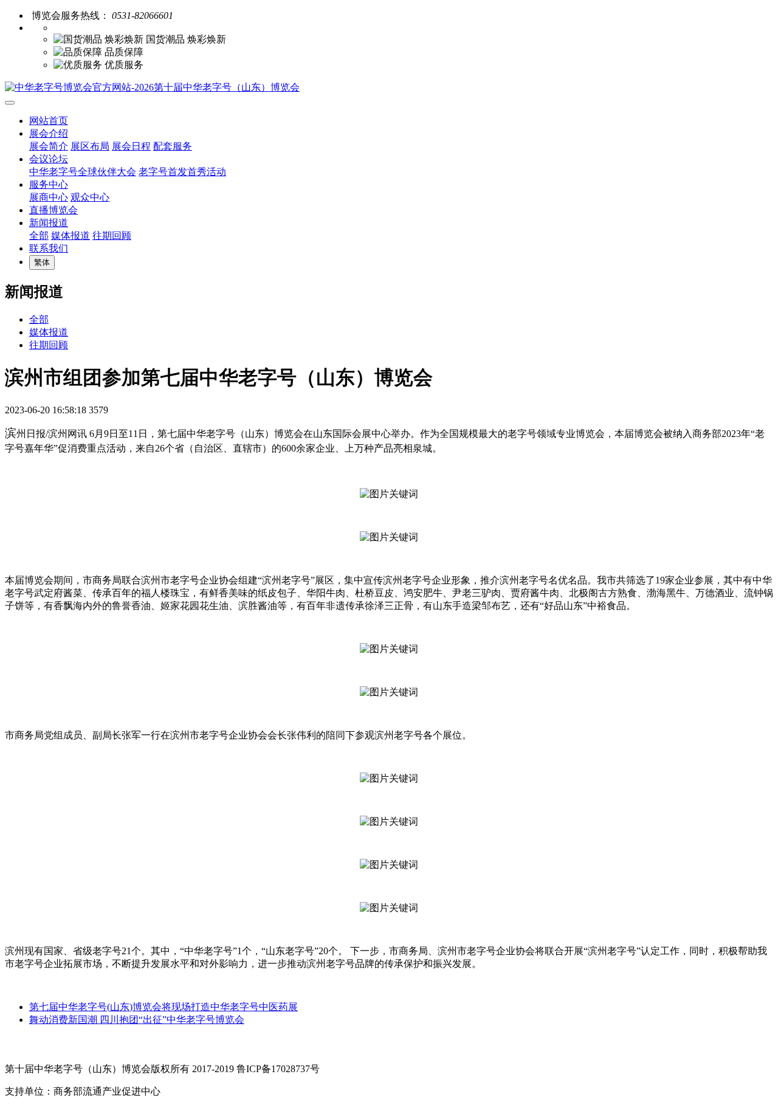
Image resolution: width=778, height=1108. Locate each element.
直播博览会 (53, 210)
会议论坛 (48, 159)
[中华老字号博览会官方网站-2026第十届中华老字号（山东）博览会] (389, 87)
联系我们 (48, 248)
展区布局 (90, 146)
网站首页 (48, 120)
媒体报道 (70, 235)
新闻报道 (48, 223)
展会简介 (48, 146)
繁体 (42, 262)
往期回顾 (111, 235)
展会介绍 (48, 133)
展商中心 (48, 197)
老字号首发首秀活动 (182, 172)
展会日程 (131, 146)
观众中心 (90, 197)
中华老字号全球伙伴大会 (82, 172)
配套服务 (172, 146)
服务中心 (48, 184)
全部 (39, 235)
